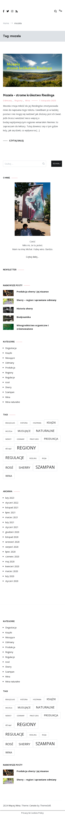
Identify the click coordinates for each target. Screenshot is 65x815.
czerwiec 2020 (12, 556)
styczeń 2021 (11, 527)
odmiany (20, 439)
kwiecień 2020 (12, 566)
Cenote (33, 805)
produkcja (51, 438)
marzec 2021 (11, 517)
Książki (8, 352)
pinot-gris (34, 439)
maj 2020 (10, 561)
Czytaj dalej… (32, 256)
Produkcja (10, 367)
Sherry (8, 387)
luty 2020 (9, 576)
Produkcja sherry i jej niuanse (33, 291)
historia (24, 423)
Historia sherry (25, 308)
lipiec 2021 (10, 512)
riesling (33, 458)
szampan (45, 467)
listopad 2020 (11, 537)
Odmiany (7, 100)
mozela (8, 431)
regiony (26, 448)
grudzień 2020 (12, 532)
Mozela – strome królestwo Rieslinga (28, 95)
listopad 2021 (11, 507)
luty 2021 (9, 522)
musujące (24, 431)
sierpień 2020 (11, 546)
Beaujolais (10, 423)
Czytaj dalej (16, 140)
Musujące (10, 357)
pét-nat (8, 449)
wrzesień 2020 (12, 541)
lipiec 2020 (10, 551)
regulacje (14, 457)
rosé (7, 382)
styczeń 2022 (11, 502)
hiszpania (37, 423)
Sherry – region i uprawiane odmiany (36, 300)
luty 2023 (9, 497)
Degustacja (10, 348)
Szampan (9, 392)
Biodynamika (24, 317)
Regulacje (10, 377)
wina (8, 476)
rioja (44, 458)
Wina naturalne (12, 402)
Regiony (19, 100)
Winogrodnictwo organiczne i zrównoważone (33, 327)
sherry (24, 467)
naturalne (45, 431)
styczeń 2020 (11, 581)
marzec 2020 (11, 571)
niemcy (8, 439)
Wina (27, 100)
